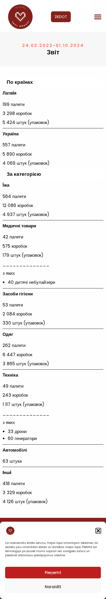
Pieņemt (53, 572)
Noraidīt (53, 586)
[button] (98, 530)
